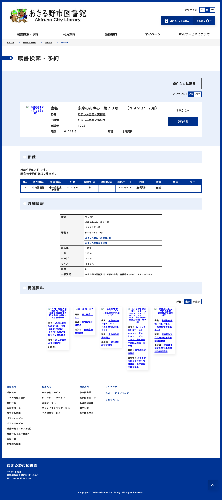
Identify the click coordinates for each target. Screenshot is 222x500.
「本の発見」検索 (16, 397)
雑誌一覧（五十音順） (18, 433)
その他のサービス (51, 413)
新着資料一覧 (14, 407)
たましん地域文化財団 (92, 120)
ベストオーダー (15, 418)
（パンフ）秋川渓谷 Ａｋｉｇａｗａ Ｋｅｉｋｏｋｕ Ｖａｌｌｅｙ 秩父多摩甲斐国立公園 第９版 (137, 336)
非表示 (196, 301)
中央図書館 (85, 392)
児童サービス (49, 402)
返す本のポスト (88, 413)
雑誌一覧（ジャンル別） (19, 428)
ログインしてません (179, 20)
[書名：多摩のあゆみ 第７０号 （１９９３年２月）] (36, 113)
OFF (197, 94)
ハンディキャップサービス (56, 407)
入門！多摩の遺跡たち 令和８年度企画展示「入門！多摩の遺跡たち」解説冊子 (58, 329)
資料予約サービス (51, 392)
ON (191, 94)
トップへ (10, 42)
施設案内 (111, 34)
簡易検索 (11, 386)
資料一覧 (11, 402)
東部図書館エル (88, 397)
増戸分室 (84, 407)
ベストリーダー (15, 423)
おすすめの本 (14, 413)
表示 (187, 301)
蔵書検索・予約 (27, 34)
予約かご (204, 21)
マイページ (152, 34)
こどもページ (112, 399)
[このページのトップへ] (213, 485)
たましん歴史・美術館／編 (98, 237)
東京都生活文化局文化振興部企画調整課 (163, 337)
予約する (182, 121)
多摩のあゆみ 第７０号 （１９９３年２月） (118, 108)
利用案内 (69, 34)
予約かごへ (183, 110)
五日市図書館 (86, 402)
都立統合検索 (14, 444)
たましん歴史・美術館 (92, 114)
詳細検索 (48, 42)
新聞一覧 (11, 438)
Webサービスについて (194, 34)
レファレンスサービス (53, 397)
